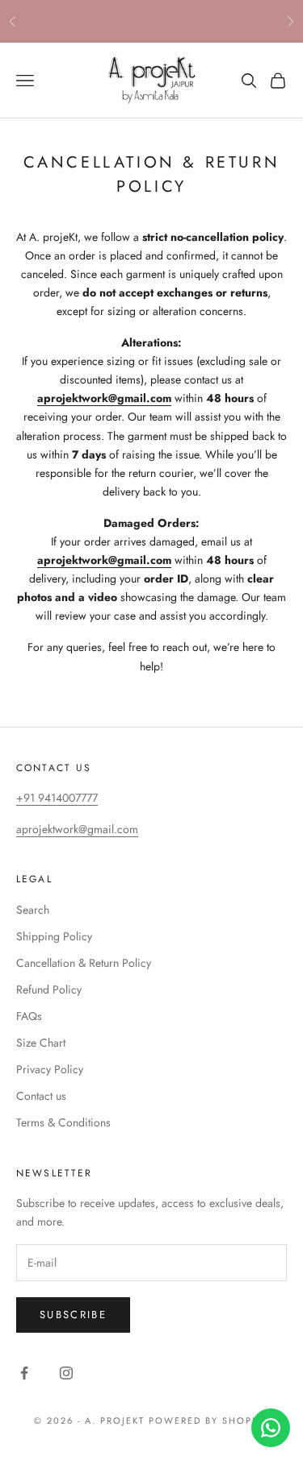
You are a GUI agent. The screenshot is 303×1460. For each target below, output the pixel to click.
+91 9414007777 (57, 798)
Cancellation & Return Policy (83, 963)
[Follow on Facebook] (24, 1373)
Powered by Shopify (209, 1420)
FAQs (29, 1016)
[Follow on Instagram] (66, 1373)
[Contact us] (270, 1427)
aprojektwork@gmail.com (77, 829)
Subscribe (73, 1314)
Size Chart (40, 1043)
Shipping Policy (54, 936)
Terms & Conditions (63, 1122)
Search (32, 910)
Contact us (41, 1096)
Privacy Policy (49, 1069)
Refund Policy (49, 989)
